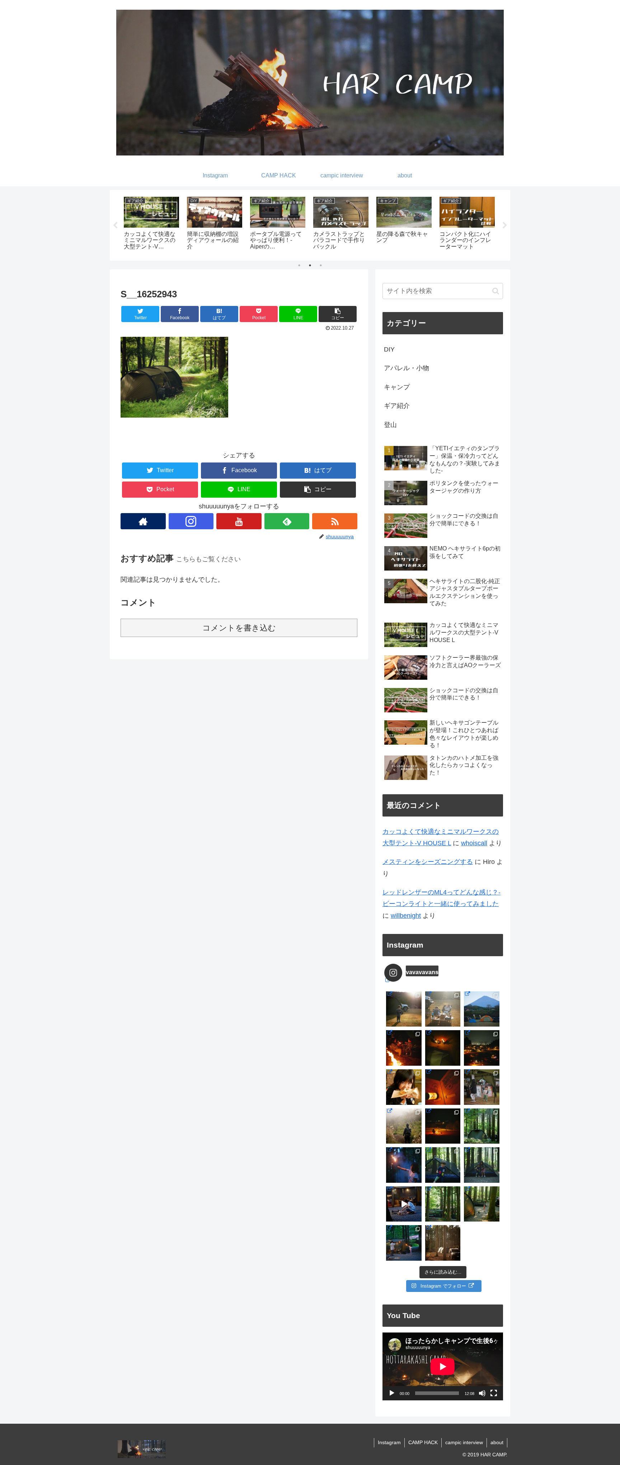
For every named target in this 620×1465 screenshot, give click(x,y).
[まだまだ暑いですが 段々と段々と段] (481, 1126)
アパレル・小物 (406, 368)
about (496, 1442)
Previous (115, 225)
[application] (442, 1366)
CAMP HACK (423, 1442)
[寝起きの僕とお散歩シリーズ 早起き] (404, 1009)
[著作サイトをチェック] (143, 521)
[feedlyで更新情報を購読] (287, 521)
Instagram (389, 1442)
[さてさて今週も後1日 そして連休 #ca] (443, 1243)
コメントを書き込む (239, 627)
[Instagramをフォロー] (191, 521)
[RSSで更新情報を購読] (334, 521)
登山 (390, 424)
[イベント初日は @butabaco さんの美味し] (404, 1087)
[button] (338, 314)
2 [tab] (310, 265)
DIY (389, 349)
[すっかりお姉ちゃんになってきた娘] (481, 1204)
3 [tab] (320, 265)
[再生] (391, 1393)
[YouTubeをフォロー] (239, 521)
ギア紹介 (397, 405)
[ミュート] (482, 1393)
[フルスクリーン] (493, 1393)
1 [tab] (299, 265)
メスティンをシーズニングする (427, 861)
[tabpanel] (151, 224)
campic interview (464, 1442)
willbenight (406, 915)
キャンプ (397, 387)
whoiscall (474, 843)
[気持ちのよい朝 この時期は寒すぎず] (443, 1009)
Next (504, 225)
